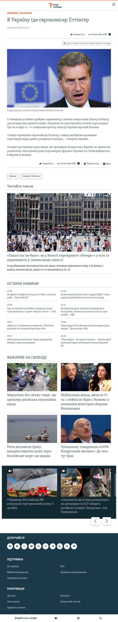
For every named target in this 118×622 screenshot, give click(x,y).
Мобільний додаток (18, 572)
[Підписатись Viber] (45, 546)
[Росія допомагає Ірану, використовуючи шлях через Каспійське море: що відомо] (32, 429)
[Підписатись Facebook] (10, 546)
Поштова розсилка (17, 578)
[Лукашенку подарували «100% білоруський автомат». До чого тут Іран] (86, 429)
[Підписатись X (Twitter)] (24, 546)
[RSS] (60, 546)
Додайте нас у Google (26, 618)
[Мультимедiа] (56, 618)
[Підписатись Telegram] (53, 546)
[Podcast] (67, 546)
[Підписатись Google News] (17, 546)
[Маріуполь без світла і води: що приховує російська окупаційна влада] (32, 377)
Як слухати (13, 566)
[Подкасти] (78, 618)
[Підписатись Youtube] (31, 546)
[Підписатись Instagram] (38, 546)
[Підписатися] (74, 546)
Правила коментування (73, 572)
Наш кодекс (13, 601)
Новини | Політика (19, 13)
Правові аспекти (16, 607)
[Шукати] (100, 618)
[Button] (77, 35)
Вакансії (65, 596)
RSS (62, 566)
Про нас (11, 596)
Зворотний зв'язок (70, 601)
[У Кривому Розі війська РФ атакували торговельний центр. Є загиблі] (32, 482)
